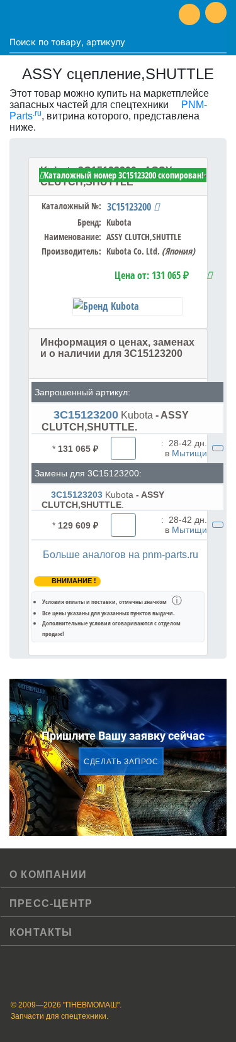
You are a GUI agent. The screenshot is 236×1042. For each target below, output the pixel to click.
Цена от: (152, 275)
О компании (48, 874)
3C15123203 (76, 495)
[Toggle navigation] (18, 14)
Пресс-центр (51, 903)
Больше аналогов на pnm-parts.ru (120, 554)
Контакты (41, 932)
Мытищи (189, 453)
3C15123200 (130, 207)
